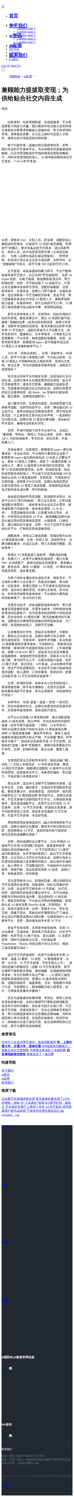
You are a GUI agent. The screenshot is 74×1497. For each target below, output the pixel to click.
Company (15, 52)
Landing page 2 (26, 31)
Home (13, 25)
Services (14, 49)
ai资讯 (15, 35)
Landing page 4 (26, 38)
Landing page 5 (26, 42)
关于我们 (18, 25)
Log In (6, 65)
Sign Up (15, 65)
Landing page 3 (26, 35)
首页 (13, 15)
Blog (12, 55)
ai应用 (28, 76)
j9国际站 (14, 76)
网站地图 (6, 1485)
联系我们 (18, 55)
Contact (13, 59)
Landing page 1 (26, 28)
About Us (15, 45)
